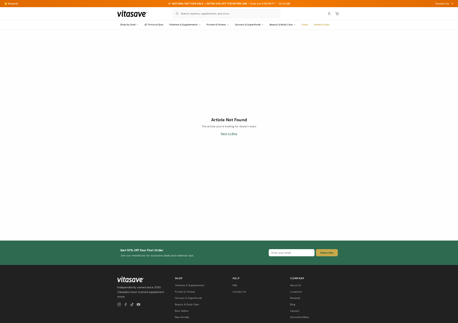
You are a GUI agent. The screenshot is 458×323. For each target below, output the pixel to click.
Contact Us (442, 3)
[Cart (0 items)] (337, 13)
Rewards (295, 298)
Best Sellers (182, 310)
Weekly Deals (322, 24)
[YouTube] (138, 304)
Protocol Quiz (155, 24)
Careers (294, 310)
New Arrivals (182, 317)
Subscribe (326, 252)
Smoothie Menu (299, 317)
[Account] (329, 13)
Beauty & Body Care (281, 24)
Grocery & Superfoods (248, 24)
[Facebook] (125, 304)
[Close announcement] (452, 3)
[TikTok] (132, 304)
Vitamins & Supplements (183, 24)
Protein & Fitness (216, 24)
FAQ (235, 285)
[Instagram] (119, 304)
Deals (305, 24)
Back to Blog (229, 134)
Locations (296, 291)
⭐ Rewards (11, 3)
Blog (292, 304)
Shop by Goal (127, 24)
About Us (295, 285)
